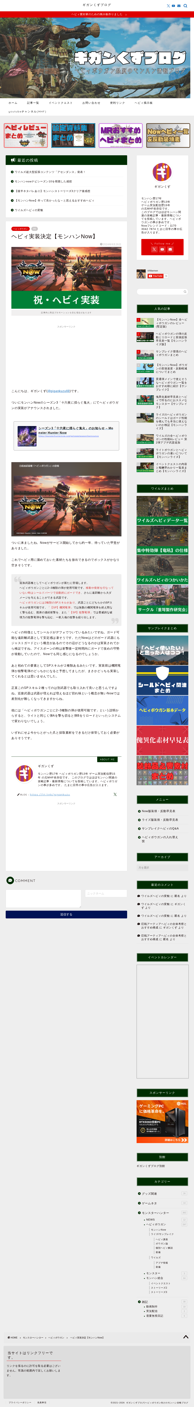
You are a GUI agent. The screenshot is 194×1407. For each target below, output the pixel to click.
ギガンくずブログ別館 (151, 1166)
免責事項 (41, 1402)
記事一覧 (33, 102)
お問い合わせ (91, 102)
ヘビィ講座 (162, 1239)
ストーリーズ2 (159, 1287)
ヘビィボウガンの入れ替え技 (160, 839)
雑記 (163, 1301)
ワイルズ (156, 1257)
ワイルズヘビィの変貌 (29, 210)
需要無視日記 (165, 1315)
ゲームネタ (163, 1203)
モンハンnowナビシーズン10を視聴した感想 (43, 181)
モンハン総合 (165, 1278)
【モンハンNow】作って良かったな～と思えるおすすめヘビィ (55, 200)
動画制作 (165, 1306)
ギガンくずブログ (97, 5)
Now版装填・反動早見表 (158, 811)
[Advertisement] (66, 356)
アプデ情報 (162, 1263)
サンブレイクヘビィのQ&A (160, 828)
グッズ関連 (163, 1193)
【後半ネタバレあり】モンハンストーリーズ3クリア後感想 (52, 191)
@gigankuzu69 (59, 391)
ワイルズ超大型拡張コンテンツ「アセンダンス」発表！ (50, 172)
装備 (158, 1252)
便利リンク (117, 102)
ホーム (13, 102)
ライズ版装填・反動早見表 (160, 819)
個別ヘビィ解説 (164, 1248)
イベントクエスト (61, 102)
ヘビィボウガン (20, 229)
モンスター (165, 1273)
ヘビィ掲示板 (144, 102)
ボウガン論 (162, 1243)
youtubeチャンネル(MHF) (27, 111)
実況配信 (165, 1311)
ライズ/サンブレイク (162, 1234)
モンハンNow (158, 1229)
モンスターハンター (164, 1212)
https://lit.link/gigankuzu (50, 794)
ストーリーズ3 (159, 1292)
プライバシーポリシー (20, 1402)
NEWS (165, 1219)
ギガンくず (170, 927)
